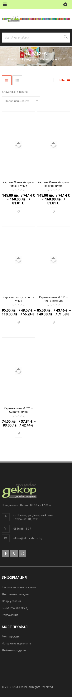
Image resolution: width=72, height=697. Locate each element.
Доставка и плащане (16, 594)
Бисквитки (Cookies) (15, 608)
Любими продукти (14, 650)
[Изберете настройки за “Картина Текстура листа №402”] (18, 322)
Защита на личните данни (19, 587)
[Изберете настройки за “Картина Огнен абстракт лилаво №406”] (18, 211)
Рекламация (10, 615)
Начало (12, 59)
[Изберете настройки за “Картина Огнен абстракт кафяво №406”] (53, 211)
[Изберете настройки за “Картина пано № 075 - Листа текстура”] (53, 322)
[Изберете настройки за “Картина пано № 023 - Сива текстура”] (18, 433)
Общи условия (11, 601)
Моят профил (11, 636)
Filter (63, 80)
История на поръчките (16, 643)
